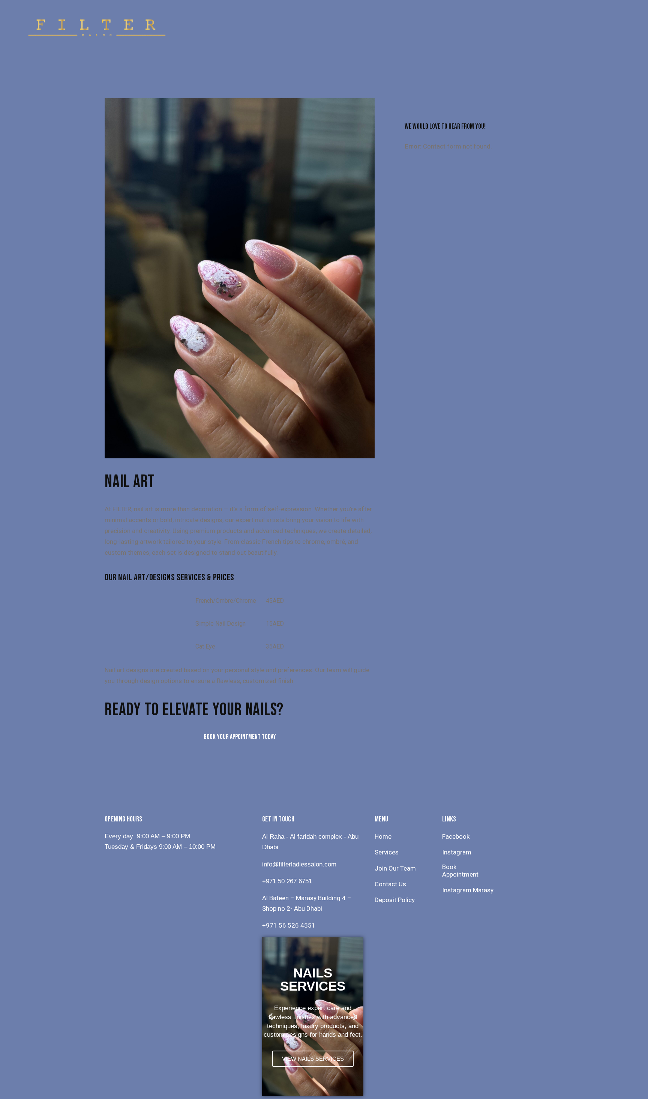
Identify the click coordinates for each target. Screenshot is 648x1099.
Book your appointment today (240, 737)
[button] (270, 1016)
